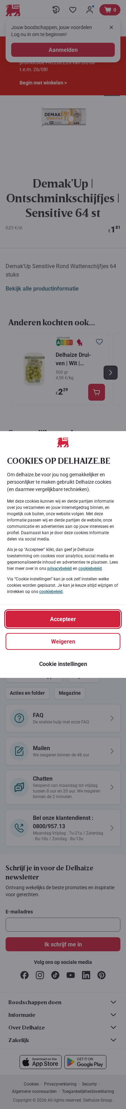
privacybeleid (59, 568)
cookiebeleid (90, 568)
